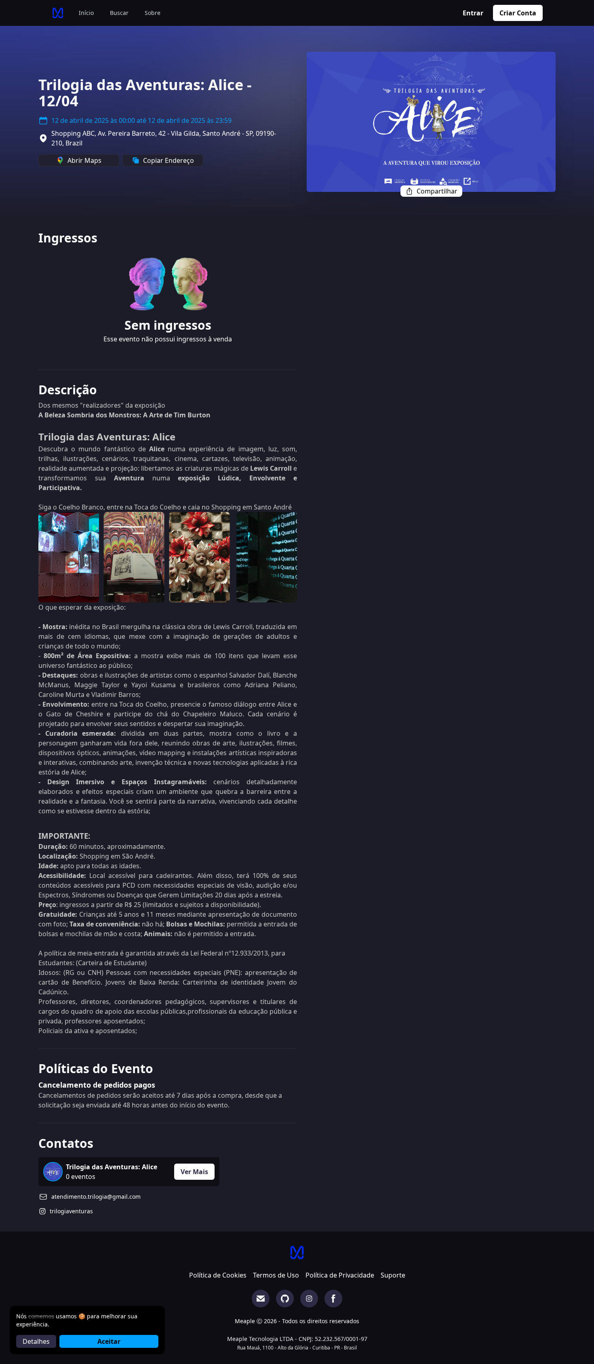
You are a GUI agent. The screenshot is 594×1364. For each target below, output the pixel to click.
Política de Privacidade (339, 1275)
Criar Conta (517, 12)
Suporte (393, 1275)
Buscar (119, 13)
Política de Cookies (217, 1275)
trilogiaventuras (71, 1211)
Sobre (152, 13)
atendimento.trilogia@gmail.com (96, 1196)
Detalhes (36, 1341)
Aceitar (108, 1341)
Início (86, 13)
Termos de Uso (276, 1275)
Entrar (473, 12)
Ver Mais (194, 1171)
